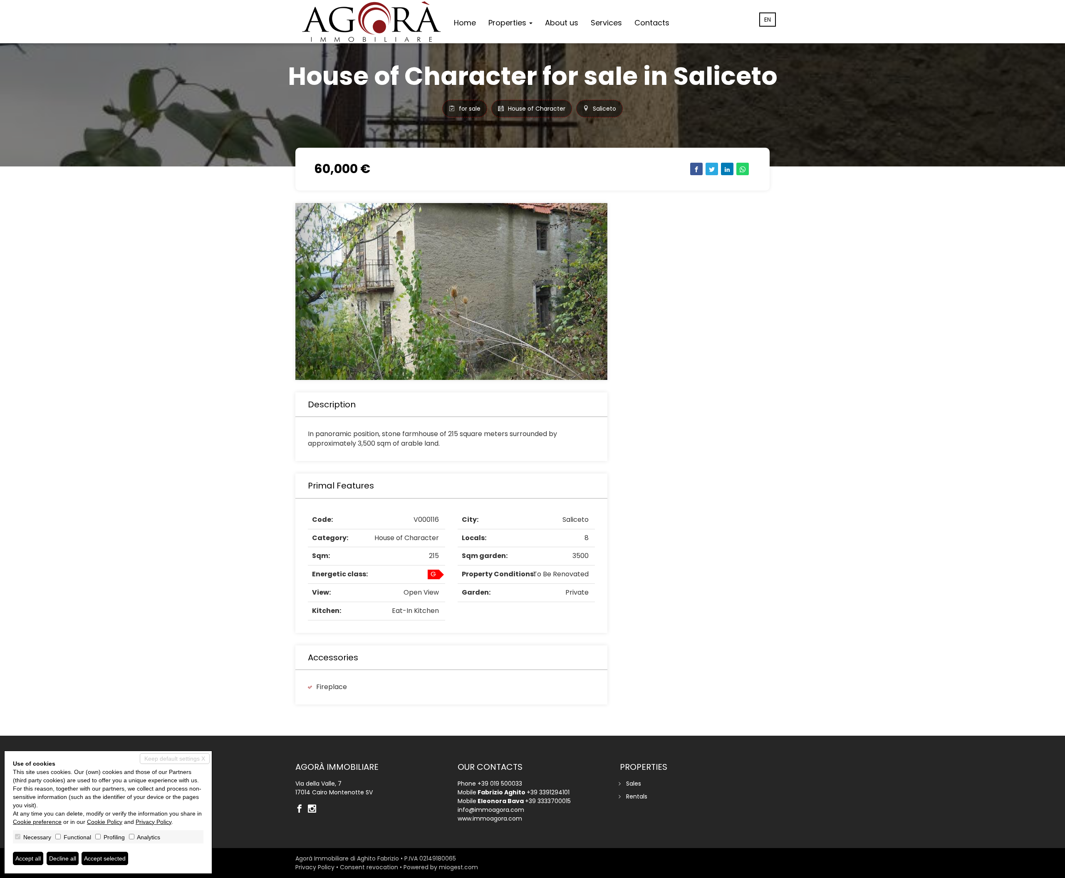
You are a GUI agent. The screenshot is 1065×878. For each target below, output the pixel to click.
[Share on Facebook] (696, 169)
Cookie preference (37, 821)
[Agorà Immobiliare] (371, 21)
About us (561, 22)
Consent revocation (369, 867)
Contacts (651, 22)
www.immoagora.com (490, 818)
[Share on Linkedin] (727, 169)
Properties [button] (508, 22)
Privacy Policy (314, 867)
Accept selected (105, 858)
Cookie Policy (104, 821)
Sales (633, 783)
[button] (318, 291)
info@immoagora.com (491, 810)
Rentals (636, 796)
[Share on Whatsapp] (742, 169)
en (767, 19)
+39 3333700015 (548, 801)
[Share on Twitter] (712, 169)
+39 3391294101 (548, 792)
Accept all (28, 858)
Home (465, 22)
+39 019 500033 (500, 783)
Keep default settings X (174, 758)
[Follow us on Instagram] (314, 809)
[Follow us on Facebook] (301, 809)
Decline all (62, 858)
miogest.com (458, 867)
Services (606, 22)
